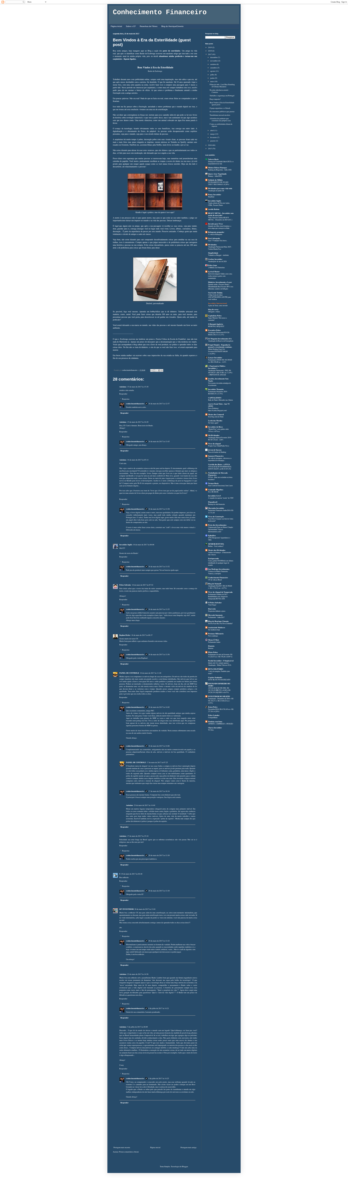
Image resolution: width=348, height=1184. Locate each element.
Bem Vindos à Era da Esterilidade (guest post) (222, 103)
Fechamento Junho (214, 642)
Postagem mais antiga (188, 1147)
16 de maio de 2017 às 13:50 (159, 509)
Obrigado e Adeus (214, 311)
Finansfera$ (212, 502)
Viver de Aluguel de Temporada (220, 592)
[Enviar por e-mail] (151, 370)
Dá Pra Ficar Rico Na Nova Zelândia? (220, 623)
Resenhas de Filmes (148, 26)
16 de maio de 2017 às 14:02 (159, 707)
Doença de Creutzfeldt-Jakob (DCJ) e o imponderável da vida (221, 162)
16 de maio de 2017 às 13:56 (159, 654)
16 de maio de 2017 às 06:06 (143, 544)
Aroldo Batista (213, 209)
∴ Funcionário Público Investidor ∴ (216, 367)
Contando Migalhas (215, 489)
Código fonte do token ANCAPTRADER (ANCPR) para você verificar (219, 297)
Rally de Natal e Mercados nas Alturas (220, 400)
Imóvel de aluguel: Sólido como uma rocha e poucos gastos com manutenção (220, 276)
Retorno (210, 648)
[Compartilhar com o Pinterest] (162, 370)
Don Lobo (212, 608)
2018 (210, 51)
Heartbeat (211, 197)
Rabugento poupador (216, 232)
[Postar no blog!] (154, 370)
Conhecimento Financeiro (160, 12)
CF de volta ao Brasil (215, 580)
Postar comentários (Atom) (129, 1152)
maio (212, 81)
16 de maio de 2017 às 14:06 (159, 746)
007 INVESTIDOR (126, 909)
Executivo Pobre (214, 330)
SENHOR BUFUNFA (216, 544)
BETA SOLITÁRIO (215, 669)
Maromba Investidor (216, 508)
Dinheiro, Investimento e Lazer (220, 282)
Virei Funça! (212, 605)
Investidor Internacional (217, 303)
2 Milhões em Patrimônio (216, 267)
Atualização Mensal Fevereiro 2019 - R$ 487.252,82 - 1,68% (220, 438)
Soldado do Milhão (215, 180)
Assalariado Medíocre (216, 627)
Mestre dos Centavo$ (216, 414)
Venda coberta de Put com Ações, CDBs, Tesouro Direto (219, 204)
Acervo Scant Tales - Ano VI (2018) (218, 404)
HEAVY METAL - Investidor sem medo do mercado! (221, 214)
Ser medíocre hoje (214, 630)
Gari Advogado (214, 238)
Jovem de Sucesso (215, 449)
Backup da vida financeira (216, 504)
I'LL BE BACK (213, 492)
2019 (210, 47)
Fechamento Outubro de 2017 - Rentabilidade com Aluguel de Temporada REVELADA (218, 596)
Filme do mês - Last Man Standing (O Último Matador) (222, 85)
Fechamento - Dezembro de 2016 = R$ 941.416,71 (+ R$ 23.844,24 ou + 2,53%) (220, 700)
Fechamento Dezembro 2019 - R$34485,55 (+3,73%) (218, 392)
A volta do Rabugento (215, 234)
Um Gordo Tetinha (215, 292)
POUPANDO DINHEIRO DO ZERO (219, 684)
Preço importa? (215, 99)
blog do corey (213, 309)
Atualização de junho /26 (216, 190)
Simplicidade (213, 253)
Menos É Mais (213, 639)
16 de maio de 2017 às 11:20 (150, 673)
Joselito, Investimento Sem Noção (218, 379)
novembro (214, 60)
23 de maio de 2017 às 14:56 (137, 974)
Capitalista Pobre (215, 315)
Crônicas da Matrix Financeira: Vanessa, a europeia (218, 572)
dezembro (214, 57)
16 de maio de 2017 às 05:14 (137, 460)
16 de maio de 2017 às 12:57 (159, 403)
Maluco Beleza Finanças (217, 167)
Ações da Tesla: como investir (218, 305)
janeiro (213, 141)
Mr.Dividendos (213, 435)
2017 (210, 54)
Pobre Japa (212, 265)
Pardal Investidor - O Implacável (221, 660)
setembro (213, 67)
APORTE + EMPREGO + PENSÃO (220, 724)
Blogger (185, 1166)
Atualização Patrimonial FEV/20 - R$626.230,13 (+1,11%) (219, 333)
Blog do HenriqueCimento (172, 26)
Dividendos (212, 244)
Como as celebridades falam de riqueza (221, 125)
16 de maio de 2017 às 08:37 (142, 635)
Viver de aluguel (214, 443)
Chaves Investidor (215, 727)
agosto (213, 71)
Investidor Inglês (125, 544)
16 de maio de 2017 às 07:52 (142, 585)
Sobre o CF (131, 26)
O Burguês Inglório (215, 324)
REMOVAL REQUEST (216, 326)
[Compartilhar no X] (156, 370)
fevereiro (213, 137)
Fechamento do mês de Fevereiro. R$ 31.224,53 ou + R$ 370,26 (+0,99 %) (220, 655)
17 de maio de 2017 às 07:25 (157, 762)
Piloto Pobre (213, 652)
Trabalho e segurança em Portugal (222, 95)
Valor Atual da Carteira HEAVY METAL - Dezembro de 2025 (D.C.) (220, 218)
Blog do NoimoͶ (214, 583)
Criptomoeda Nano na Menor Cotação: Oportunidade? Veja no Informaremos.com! (220, 529)
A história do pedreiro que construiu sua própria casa (220, 119)
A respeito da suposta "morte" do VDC (221, 498)
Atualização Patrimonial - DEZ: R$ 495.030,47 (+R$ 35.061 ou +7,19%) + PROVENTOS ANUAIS (220, 372)
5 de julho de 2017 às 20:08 (137, 1027)
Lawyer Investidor (215, 357)
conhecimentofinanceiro (135, 403)
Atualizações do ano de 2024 (217, 261)
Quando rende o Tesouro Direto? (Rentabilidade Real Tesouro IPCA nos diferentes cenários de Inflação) (220, 286)
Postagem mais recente (122, 1147)
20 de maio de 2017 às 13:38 (159, 855)
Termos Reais (213, 483)
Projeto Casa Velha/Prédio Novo (218, 446)
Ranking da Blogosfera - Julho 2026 (220, 170)
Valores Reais (213, 159)
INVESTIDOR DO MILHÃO (219, 696)
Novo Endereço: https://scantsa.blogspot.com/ (217, 409)
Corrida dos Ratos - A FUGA (219, 464)
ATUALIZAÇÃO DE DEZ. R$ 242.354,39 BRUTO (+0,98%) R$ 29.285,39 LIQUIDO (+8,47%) (219, 690)
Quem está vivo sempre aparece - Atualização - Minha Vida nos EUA (219, 664)
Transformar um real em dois (220, 115)
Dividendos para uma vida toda (220, 188)
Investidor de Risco (215, 426)
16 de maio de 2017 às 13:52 (159, 566)
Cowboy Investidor (215, 259)
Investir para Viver (215, 223)
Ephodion (212, 535)
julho (212, 74)
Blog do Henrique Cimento (218, 621)
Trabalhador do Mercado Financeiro (218, 473)
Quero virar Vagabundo (217, 173)
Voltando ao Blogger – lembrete (218, 255)
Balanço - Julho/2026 (215, 176)
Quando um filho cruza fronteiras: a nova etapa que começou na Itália (219, 227)
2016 (210, 145)
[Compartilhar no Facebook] (159, 370)
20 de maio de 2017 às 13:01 (145, 909)
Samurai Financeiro (216, 456)
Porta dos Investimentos (217, 525)
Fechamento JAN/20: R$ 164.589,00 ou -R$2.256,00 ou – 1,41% (220, 361)
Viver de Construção (216, 516)
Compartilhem (212, 717)
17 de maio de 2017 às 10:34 (159, 791)
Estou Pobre (212, 707)
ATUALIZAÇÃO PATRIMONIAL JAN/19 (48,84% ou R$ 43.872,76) (220, 467)
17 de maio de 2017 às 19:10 (137, 836)
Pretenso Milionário (216, 633)
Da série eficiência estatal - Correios (219, 91)
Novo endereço (213, 636)
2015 (210, 148)
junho (212, 78)
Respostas (125, 399)
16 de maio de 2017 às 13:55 (159, 609)
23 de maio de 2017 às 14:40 (144, 805)
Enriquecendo (213, 558)
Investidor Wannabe (216, 389)
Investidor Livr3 (214, 495)
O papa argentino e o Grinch (220, 108)
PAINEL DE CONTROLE (129, 673)
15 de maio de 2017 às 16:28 (137, 422)
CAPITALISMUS (214, 397)
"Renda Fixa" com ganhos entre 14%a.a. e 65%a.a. (218, 430)
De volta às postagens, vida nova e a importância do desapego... (219, 459)
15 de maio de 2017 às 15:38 (137, 386)
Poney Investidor (214, 194)
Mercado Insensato (215, 615)
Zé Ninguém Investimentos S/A (220, 338)
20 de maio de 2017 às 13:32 (159, 941)
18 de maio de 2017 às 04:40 (131, 874)
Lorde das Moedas (215, 420)
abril (212, 130)
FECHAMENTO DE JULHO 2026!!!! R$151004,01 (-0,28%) (218, 183)
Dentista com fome (215, 721)
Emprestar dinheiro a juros (216, 611)
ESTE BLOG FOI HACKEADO (219, 679)
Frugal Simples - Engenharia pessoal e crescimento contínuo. (220, 345)
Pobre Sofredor (125, 584)
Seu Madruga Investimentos (218, 569)
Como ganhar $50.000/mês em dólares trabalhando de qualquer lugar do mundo (220, 563)
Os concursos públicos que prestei (222, 111)
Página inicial (116, 26)
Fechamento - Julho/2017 (216, 617)
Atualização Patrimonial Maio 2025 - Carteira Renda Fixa (220, 248)
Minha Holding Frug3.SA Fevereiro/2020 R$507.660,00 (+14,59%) (218, 351)
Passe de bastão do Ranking (217, 452)
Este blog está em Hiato (215, 417)
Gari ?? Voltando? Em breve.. (217, 240)
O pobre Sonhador (215, 677)
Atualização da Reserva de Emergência (220, 341)
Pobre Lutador (214, 715)
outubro (213, 64)
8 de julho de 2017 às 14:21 (158, 1008)
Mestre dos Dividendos (216, 550)
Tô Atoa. (211, 730)
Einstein (211, 646)
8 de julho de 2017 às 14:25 (158, 1078)
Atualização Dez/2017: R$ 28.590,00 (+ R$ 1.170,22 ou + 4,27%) (220, 587)
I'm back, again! (213, 423)
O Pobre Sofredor (215, 602)
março (212, 134)
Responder (123, 394)
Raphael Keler (124, 635)
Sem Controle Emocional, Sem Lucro (220, 485)
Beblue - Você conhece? (215, 546)
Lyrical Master (214, 271)
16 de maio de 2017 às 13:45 (159, 441)
